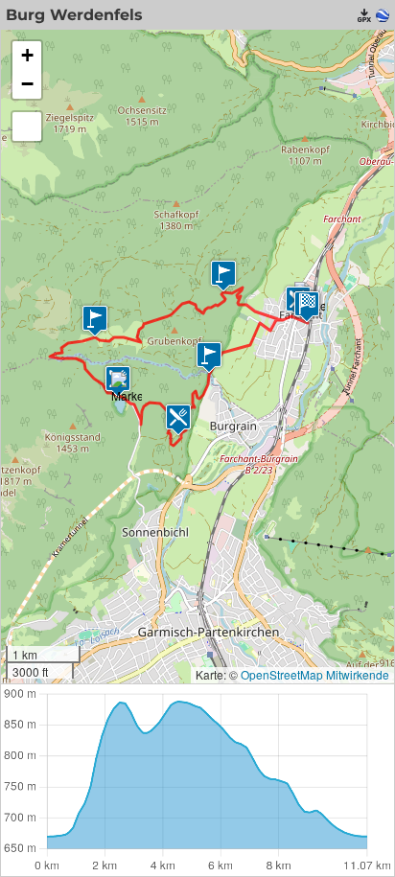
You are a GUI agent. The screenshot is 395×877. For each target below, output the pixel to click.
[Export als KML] (382, 15)
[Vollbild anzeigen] (26, 126)
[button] (95, 320)
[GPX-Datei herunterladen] (364, 15)
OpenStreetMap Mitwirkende (315, 674)
